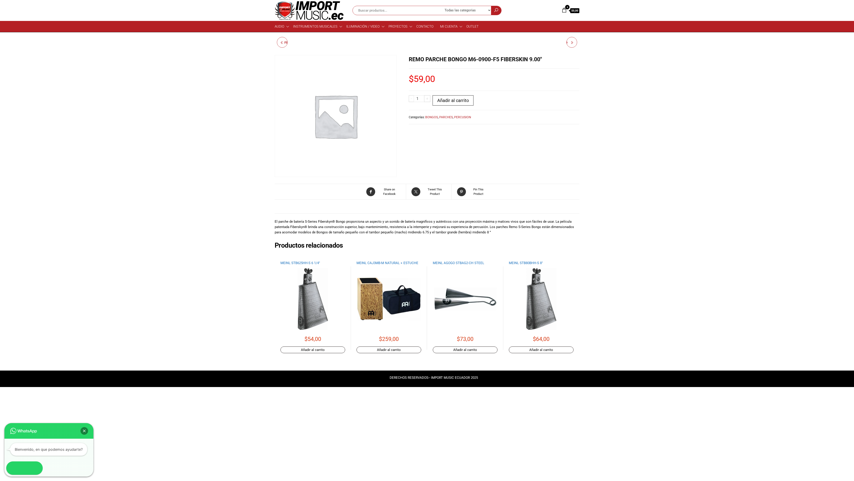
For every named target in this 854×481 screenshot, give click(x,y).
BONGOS (431, 117)
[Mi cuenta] (555, 10)
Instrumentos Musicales (315, 26)
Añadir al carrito (453, 100)
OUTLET (472, 26)
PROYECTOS (398, 26)
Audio (279, 26)
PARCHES (446, 117)
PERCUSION (462, 117)
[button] (84, 431)
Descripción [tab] (289, 208)
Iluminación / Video (363, 26)
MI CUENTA (448, 26)
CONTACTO (424, 26)
